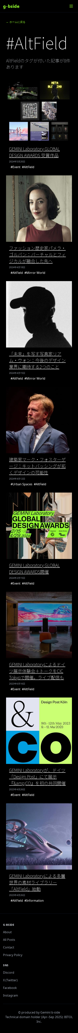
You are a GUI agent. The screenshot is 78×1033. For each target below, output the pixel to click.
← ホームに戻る (15, 22)
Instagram (10, 995)
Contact (8, 947)
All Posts (9, 940)
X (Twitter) (10, 980)
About (7, 932)
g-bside (11, 6)
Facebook (10, 988)
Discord (8, 972)
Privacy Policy (12, 955)
